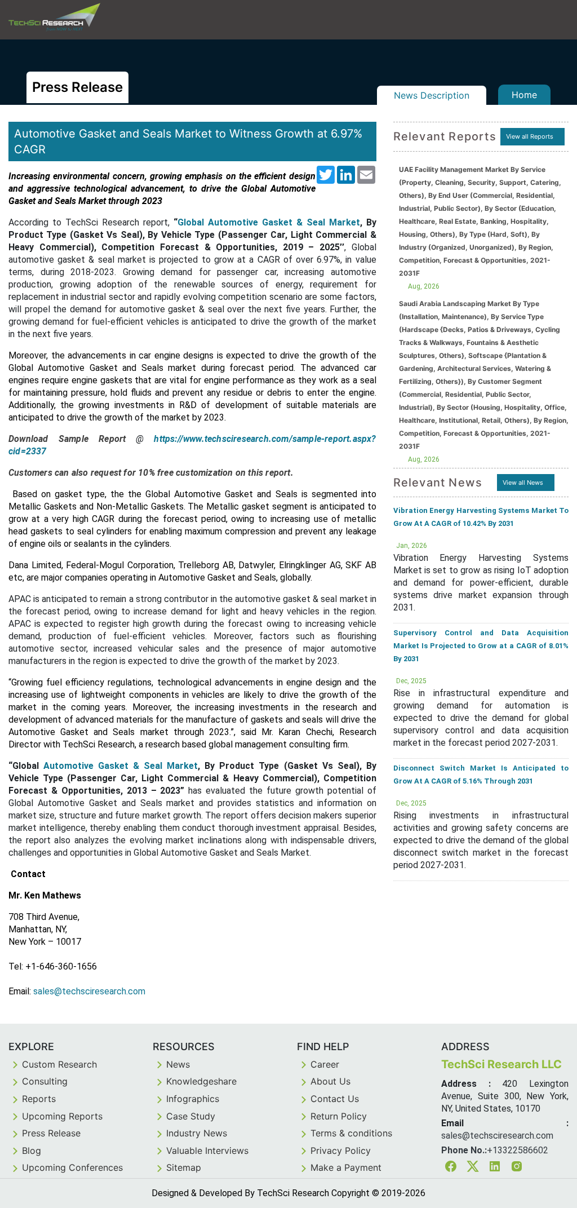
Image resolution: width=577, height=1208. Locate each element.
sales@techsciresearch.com (89, 991)
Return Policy (338, 1116)
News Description (431, 95)
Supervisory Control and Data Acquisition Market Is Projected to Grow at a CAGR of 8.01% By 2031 (481, 646)
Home (524, 94)
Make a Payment (345, 1167)
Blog (31, 1150)
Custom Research (59, 1064)
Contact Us (334, 1098)
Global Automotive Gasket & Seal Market (268, 222)
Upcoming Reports (62, 1116)
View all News (523, 482)
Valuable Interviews (207, 1150)
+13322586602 (517, 1150)
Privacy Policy (340, 1150)
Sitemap (183, 1167)
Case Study (190, 1116)
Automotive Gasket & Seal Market (120, 765)
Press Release (51, 1133)
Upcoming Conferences (72, 1167)
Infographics (192, 1098)
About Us (330, 1081)
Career (324, 1064)
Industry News (196, 1133)
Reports (39, 1098)
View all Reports (529, 136)
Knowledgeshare (201, 1081)
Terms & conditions (351, 1133)
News (178, 1064)
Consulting (45, 1081)
